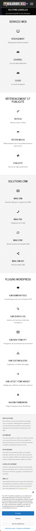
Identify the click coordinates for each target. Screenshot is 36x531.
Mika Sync (18, 240)
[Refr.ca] (18, 111)
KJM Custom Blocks (18, 360)
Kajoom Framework (18, 402)
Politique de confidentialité (23, 528)
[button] (33, 492)
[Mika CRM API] (18, 253)
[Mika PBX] (18, 211)
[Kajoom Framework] (18, 394)
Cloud (18, 80)
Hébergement (18, 38)
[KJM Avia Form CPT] (18, 332)
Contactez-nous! (22, 488)
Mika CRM (18, 198)
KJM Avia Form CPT (18, 339)
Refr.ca (18, 118)
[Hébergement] (18, 31)
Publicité (18, 163)
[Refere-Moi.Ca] (18, 132)
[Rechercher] (19, 4)
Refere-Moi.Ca (18, 139)
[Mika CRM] (18, 191)
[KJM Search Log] (18, 308)
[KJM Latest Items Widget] (18, 374)
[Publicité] (18, 155)
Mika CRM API (18, 261)
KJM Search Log (18, 316)
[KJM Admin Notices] (18, 288)
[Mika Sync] (18, 232)
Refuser (18, 518)
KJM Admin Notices (18, 295)
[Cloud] (18, 73)
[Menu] (30, 4)
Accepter (18, 513)
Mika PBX (18, 219)
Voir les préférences (18, 524)
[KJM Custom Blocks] (18, 353)
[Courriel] (18, 52)
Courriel (18, 59)
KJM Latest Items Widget (18, 381)
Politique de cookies (10, 528)
